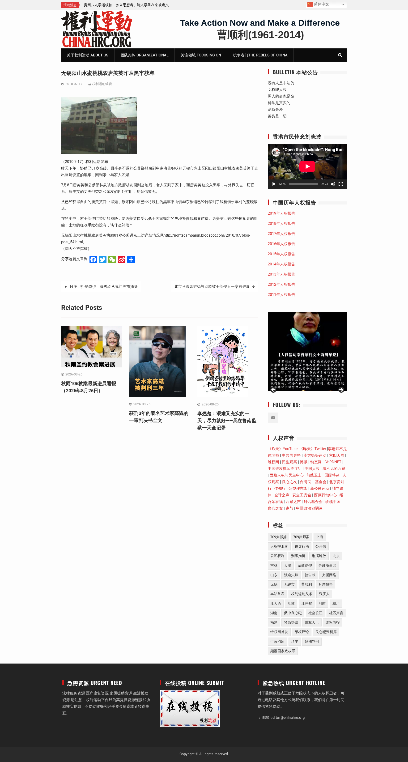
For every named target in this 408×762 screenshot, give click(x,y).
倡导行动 (302, 546)
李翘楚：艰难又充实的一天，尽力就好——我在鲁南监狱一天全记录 (226, 420)
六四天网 (336, 455)
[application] (307, 166)
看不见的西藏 (334, 468)
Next (340, 390)
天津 (287, 565)
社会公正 (315, 613)
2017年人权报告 (281, 233)
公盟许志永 (298, 488)
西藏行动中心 (325, 495)
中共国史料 (291, 455)
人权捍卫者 (279, 546)
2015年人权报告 (281, 254)
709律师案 (301, 537)
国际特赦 (332, 475)
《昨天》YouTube (283, 449)
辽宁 (294, 641)
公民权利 (277, 556)
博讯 (303, 462)
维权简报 (333, 622)
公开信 (320, 546)
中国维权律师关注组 (285, 468)
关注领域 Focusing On (201, 55)
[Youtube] (273, 418)
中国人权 (312, 468)
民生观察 (289, 462)
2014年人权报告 (281, 264)
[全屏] (340, 184)
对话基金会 (313, 501)
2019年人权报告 (281, 213)
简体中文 (321, 4)
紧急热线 (291, 622)
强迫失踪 (291, 575)
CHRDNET (332, 462)
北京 (336, 556)
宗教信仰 (305, 565)
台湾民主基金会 (313, 482)
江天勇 (275, 603)
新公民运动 (319, 488)
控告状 (310, 575)
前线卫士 (314, 475)
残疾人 (324, 594)
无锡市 (289, 584)
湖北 (335, 603)
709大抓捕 (278, 537)
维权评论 (302, 632)
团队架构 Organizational (144, 55)
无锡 (273, 584)
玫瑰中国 (332, 501)
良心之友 (289, 482)
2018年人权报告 (281, 223)
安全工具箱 (301, 495)
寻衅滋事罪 (327, 565)
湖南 (273, 613)
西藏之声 (293, 501)
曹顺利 (306, 584)
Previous (273, 390)
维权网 (273, 462)
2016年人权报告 (281, 244)
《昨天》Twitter (312, 449)
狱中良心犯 (293, 613)
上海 (319, 537)
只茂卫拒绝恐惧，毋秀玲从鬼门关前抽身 (104, 286)
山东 (273, 575)
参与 (289, 508)
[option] (126, 5)
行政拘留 (277, 641)
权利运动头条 (301, 594)
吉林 (273, 565)
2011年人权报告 (281, 294)
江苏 (291, 603)
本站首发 (277, 594)
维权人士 (312, 622)
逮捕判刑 (312, 641)
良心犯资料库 (326, 632)
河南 (322, 603)
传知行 (280, 488)
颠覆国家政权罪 (282, 651)
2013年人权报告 (281, 274)
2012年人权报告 (281, 284)
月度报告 (326, 584)
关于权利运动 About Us (87, 55)
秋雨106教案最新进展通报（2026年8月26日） (120, 5)
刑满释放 (319, 556)
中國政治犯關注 (309, 508)
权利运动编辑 (102, 84)
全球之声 (281, 495)
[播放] (274, 184)
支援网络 (329, 575)
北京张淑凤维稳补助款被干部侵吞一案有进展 (212, 286)
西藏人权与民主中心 (287, 475)
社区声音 (336, 613)
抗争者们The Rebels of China (260, 55)
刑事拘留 (298, 556)
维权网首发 (279, 632)
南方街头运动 (315, 455)
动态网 (316, 462)
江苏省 (306, 603)
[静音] (333, 184)
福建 (273, 622)
